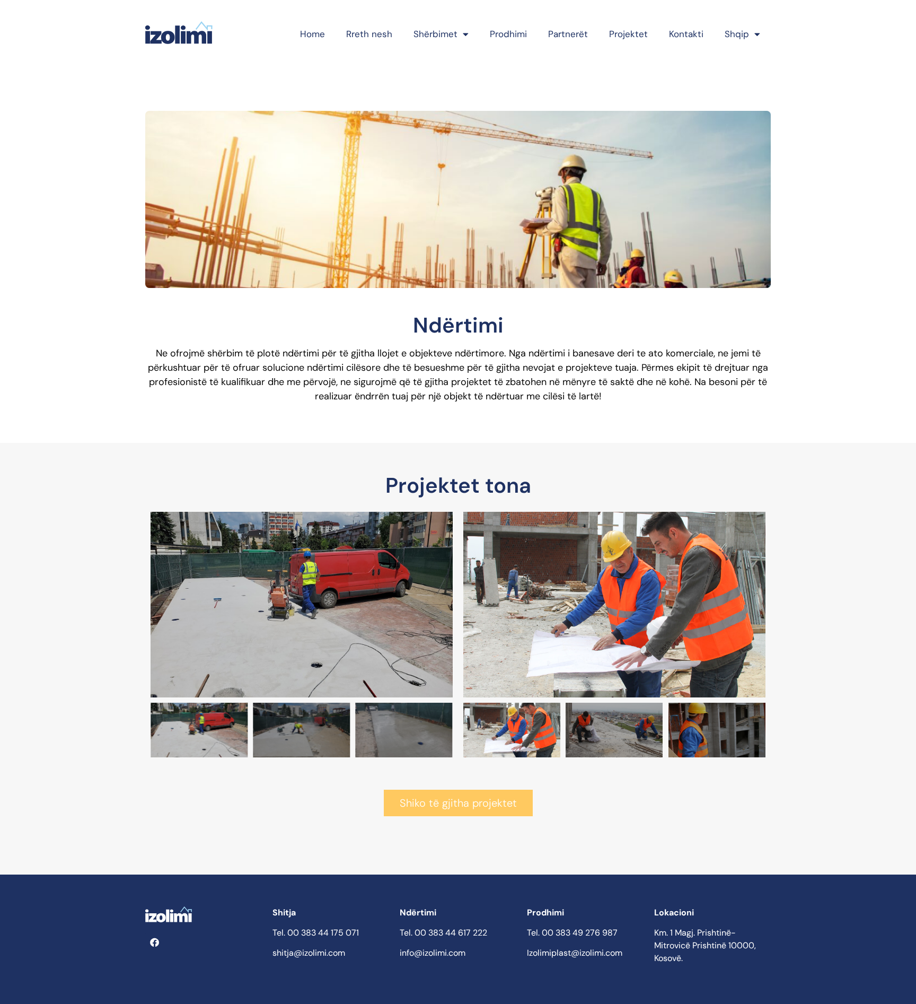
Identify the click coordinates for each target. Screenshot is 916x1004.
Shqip (737, 34)
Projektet (628, 34)
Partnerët (568, 34)
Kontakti (686, 34)
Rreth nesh (369, 34)
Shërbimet (435, 34)
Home (312, 34)
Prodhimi (508, 34)
